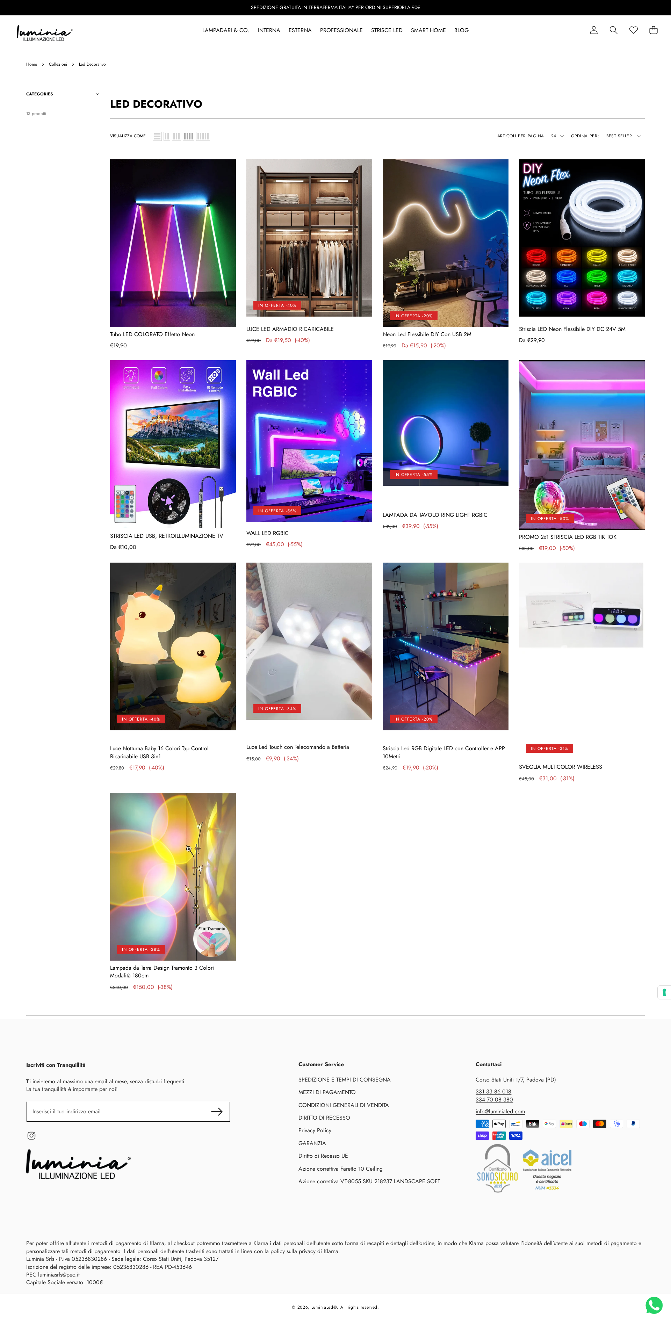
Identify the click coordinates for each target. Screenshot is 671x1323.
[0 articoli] (653, 30)
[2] (167, 136)
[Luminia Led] (44, 34)
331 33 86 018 (493, 1091)
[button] (613, 30)
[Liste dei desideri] (633, 30)
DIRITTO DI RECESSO (324, 1118)
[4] (188, 136)
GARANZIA (312, 1143)
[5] (203, 136)
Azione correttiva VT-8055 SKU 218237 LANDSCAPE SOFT (369, 1181)
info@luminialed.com (500, 1111)
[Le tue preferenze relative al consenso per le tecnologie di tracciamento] (664, 992)
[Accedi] (593, 30)
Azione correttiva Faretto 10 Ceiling (340, 1169)
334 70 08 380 (494, 1100)
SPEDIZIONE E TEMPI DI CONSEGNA (344, 1080)
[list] (157, 136)
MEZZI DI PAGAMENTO (327, 1092)
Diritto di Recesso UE (323, 1156)
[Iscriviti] (217, 1111)
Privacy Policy (314, 1130)
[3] (176, 136)
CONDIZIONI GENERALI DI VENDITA (343, 1105)
